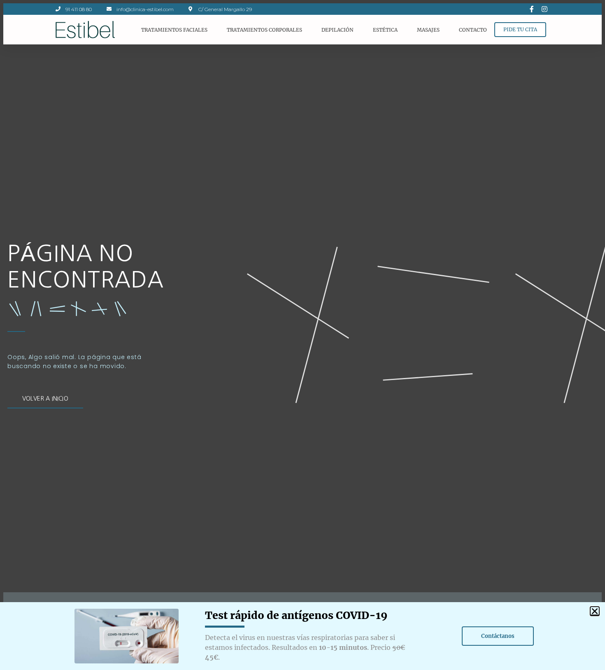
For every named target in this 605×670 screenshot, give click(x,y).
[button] (595, 611)
